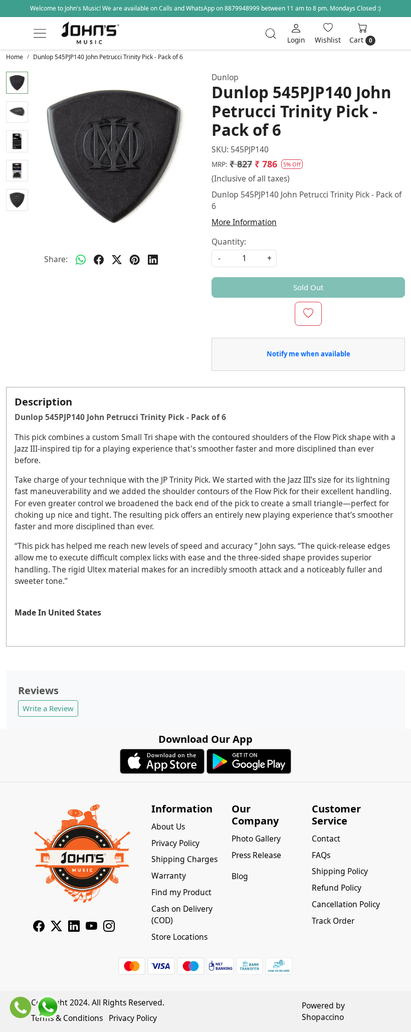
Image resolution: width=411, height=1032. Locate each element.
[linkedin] (153, 259)
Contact (326, 838)
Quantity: (229, 241)
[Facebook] (39, 927)
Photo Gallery (256, 838)
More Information (244, 222)
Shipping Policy (340, 871)
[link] (270, 33)
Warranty (168, 875)
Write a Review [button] (48, 708)
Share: (56, 259)
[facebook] (99, 259)
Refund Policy (336, 887)
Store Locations (179, 936)
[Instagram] (109, 927)
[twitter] (117, 259)
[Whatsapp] (81, 259)
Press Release (256, 855)
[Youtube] (91, 927)
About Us (168, 826)
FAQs (321, 855)
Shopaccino (323, 1016)
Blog (240, 876)
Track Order (333, 920)
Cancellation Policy (346, 904)
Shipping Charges (184, 859)
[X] (56, 927)
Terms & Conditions (67, 1017)
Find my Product (181, 892)
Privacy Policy (175, 843)
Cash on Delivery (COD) (182, 914)
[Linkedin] (74, 927)
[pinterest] (135, 259)
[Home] (90, 34)
